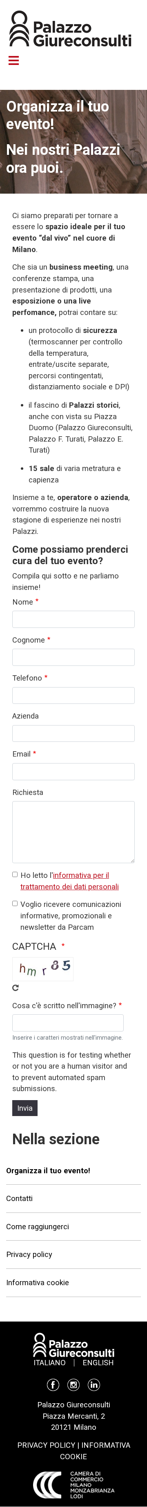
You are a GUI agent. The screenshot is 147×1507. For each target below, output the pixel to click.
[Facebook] (53, 1384)
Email (21, 754)
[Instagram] (73, 1384)
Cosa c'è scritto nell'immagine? (64, 1005)
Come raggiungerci (37, 1226)
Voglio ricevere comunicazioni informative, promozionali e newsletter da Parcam (70, 915)
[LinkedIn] (94, 1384)
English (98, 1362)
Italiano (49, 1362)
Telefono (27, 678)
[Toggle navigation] (17, 60)
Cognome (28, 640)
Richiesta (27, 792)
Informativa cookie (37, 1282)
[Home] (70, 28)
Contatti (19, 1198)
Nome (22, 602)
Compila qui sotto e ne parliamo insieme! (65, 582)
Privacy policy (29, 1254)
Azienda (25, 716)
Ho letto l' (69, 881)
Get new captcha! (15, 988)
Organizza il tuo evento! (48, 1170)
